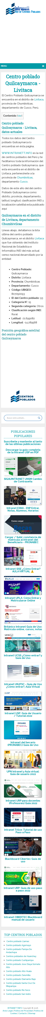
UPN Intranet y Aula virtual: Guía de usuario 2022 (23, 773)
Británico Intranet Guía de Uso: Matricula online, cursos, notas (23, 628)
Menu (4, 66)
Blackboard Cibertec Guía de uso (23, 860)
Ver (20, 115)
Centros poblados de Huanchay (21, 956)
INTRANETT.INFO (15, 1008)
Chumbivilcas (25, 177)
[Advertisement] (23, 40)
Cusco (24, 181)
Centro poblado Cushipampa (19, 960)
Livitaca (38, 99)
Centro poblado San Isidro (18, 994)
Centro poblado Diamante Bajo (21, 979)
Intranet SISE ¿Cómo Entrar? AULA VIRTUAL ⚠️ (23, 570)
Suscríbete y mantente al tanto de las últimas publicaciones (23, 443)
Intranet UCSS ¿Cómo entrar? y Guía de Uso (23, 657)
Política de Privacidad (23, 1011)
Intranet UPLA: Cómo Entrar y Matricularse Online (23, 599)
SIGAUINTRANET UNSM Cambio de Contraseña (23, 480)
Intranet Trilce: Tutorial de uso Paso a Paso (23, 831)
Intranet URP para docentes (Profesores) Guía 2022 (23, 802)
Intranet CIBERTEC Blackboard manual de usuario (23, 918)
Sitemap (31, 1013)
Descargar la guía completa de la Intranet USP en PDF (23, 451)
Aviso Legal (8, 1011)
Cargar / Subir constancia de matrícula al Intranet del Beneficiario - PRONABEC (23, 540)
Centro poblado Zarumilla (18, 975)
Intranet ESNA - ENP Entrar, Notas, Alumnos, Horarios (23, 509)
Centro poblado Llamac (17, 941)
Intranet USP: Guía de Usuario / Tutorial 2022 (23, 714)
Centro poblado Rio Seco (18, 990)
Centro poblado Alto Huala (19, 971)
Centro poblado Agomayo (18, 945)
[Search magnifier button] (39, 418)
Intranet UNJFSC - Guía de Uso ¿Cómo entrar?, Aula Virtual (23, 685)
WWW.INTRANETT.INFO (17, 153)
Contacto (23, 1013)
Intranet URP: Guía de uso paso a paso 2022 (23, 889)
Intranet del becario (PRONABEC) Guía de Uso (23, 743)
